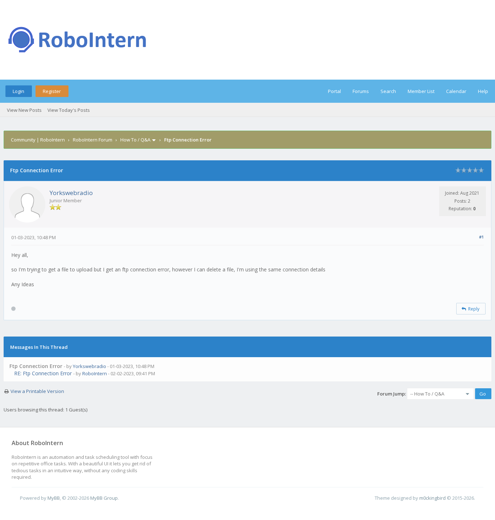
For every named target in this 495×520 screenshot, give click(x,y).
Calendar (456, 91)
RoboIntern (94, 373)
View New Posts (24, 110)
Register (52, 91)
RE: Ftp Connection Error (43, 373)
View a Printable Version (37, 391)
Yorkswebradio (71, 193)
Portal (334, 91)
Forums (361, 91)
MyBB (53, 498)
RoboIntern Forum (92, 139)
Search (388, 91)
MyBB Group (104, 498)
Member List (421, 91)
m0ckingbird (432, 498)
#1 (481, 237)
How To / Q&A (135, 139)
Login (18, 91)
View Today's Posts (68, 110)
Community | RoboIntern (38, 139)
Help (483, 91)
